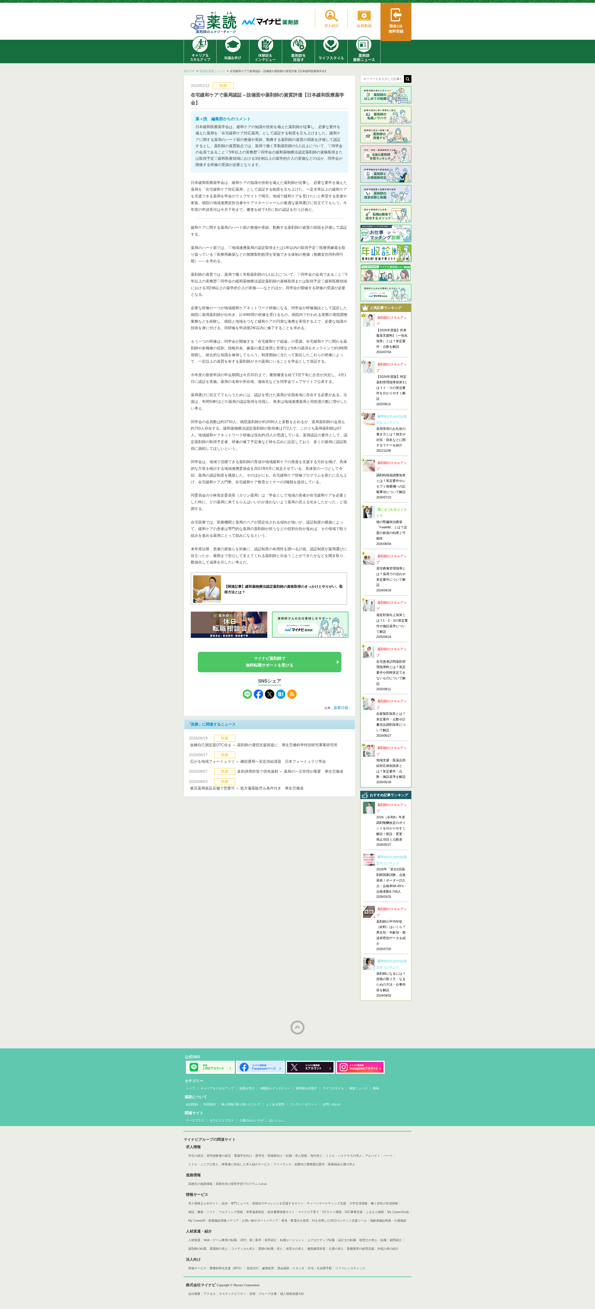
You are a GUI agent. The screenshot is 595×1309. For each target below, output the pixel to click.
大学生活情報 (358, 1203)
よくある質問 (275, 1104)
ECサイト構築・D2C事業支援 (342, 1212)
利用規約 (210, 1104)
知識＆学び (247, 1088)
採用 (252, 1294)
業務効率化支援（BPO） (226, 1268)
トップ (190, 1088)
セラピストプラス (222, 1120)
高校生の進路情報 (200, 1184)
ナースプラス (195, 1120)
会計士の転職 (347, 1240)
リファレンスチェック (350, 1268)
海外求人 (316, 1155)
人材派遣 (194, 1240)
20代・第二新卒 (250, 1240)
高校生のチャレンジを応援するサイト (278, 1203)
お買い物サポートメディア (260, 1220)
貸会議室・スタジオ (290, 1268)
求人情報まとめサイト (203, 1203)
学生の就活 (195, 1155)
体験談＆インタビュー (275, 1088)
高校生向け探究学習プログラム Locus (241, 1184)
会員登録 (192, 1104)
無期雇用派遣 (316, 1248)
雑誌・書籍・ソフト (201, 1212)
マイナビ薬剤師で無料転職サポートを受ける (269, 661)
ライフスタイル (333, 1088)
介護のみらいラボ (251, 1120)
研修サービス (197, 1268)
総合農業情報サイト (281, 1212)
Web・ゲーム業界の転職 (220, 1240)
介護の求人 (336, 1248)
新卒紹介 (271, 1240)
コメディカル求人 (243, 1248)
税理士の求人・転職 (373, 1240)
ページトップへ (297, 1027)
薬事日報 (341, 708)
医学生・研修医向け (269, 1155)
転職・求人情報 (296, 1155)
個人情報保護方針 (292, 1294)
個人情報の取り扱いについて (241, 1104)
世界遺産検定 (255, 1212)
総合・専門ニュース (235, 1203)
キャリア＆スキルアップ (217, 1088)
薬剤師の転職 (197, 1248)
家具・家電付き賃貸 (295, 1220)
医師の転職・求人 (270, 1248)
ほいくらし (276, 1120)
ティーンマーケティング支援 (326, 1203)
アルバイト (372, 1155)
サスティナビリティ (232, 1294)
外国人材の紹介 (388, 1248)
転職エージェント (292, 1240)
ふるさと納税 (375, 1212)
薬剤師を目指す (306, 1088)
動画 (376, 1088)
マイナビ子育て (308, 1212)
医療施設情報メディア (223, 1220)
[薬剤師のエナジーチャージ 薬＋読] (214, 23)
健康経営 (268, 1268)
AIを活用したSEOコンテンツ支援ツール (339, 1220)
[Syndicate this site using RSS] (292, 697)
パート (388, 1155)
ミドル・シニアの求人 (203, 1164)
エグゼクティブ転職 (321, 1240)
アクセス (210, 1294)
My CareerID (196, 1220)
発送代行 (253, 1268)
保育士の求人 (295, 1248)
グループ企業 (268, 1294)
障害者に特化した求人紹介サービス (246, 1164)
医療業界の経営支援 (360, 1248)
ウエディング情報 (231, 1212)
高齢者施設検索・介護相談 (388, 1220)
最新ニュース (358, 1088)
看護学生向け (243, 1155)
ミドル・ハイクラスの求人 (344, 1155)
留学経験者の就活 (219, 1155)
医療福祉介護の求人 (341, 1164)
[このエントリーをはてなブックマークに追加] (280, 697)
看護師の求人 (219, 1248)
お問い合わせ (332, 1104)
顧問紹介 (396, 1240)
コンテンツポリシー (303, 1104)
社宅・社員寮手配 (320, 1268)
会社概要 (194, 1294)
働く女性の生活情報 (384, 1203)
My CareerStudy (398, 1212)
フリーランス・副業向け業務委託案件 (299, 1164)
